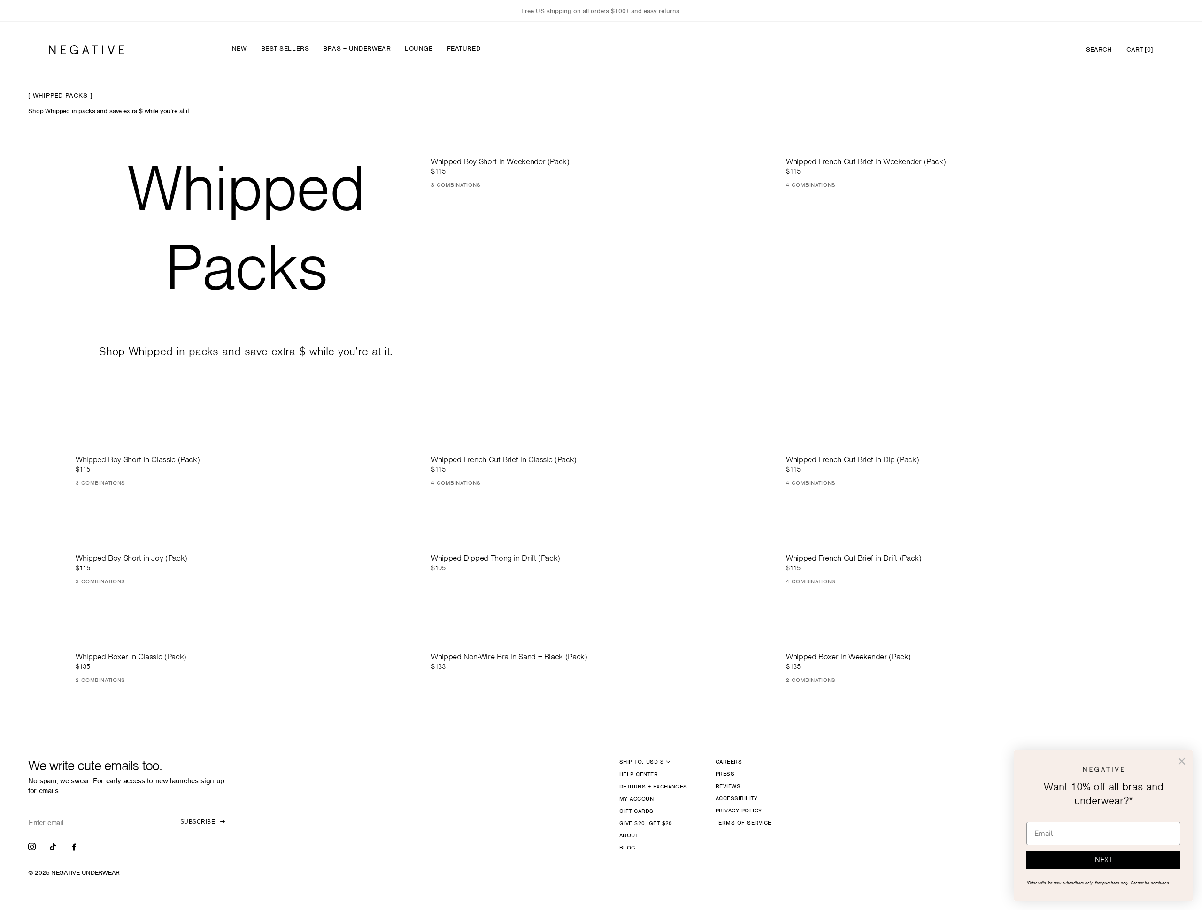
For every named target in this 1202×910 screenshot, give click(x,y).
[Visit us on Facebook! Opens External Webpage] (75, 846)
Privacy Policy (739, 810)
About (628, 835)
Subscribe (197, 821)
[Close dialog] (1182, 761)
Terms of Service (743, 823)
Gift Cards (636, 811)
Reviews (728, 786)
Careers (729, 762)
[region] (601, 11)
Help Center (638, 774)
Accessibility (736, 798)
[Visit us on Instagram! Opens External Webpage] (33, 846)
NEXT (1103, 859)
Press (725, 774)
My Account (638, 799)
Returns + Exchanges (653, 786)
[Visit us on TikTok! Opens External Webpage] (54, 846)
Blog (627, 847)
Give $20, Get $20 (645, 823)
